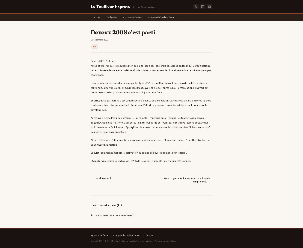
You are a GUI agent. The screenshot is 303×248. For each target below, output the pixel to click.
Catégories (112, 17)
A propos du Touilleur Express (162, 17)
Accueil (97, 17)
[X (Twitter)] (196, 6)
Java (94, 46)
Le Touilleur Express (110, 6)
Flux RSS (149, 235)
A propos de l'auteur (132, 17)
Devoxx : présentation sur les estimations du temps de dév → (187, 180)
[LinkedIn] (202, 6)
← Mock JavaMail (102, 178)
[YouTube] (209, 6)
